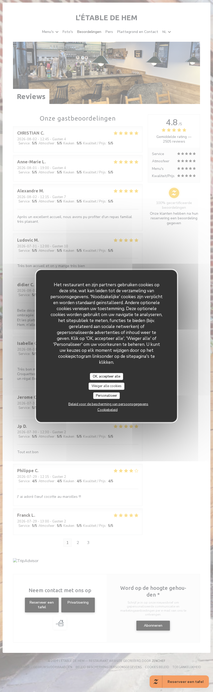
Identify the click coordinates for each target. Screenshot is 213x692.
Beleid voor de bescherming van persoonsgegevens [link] (108, 404)
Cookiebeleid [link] (107, 410)
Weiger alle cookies (106, 386)
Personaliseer (106, 395)
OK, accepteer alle (106, 376)
